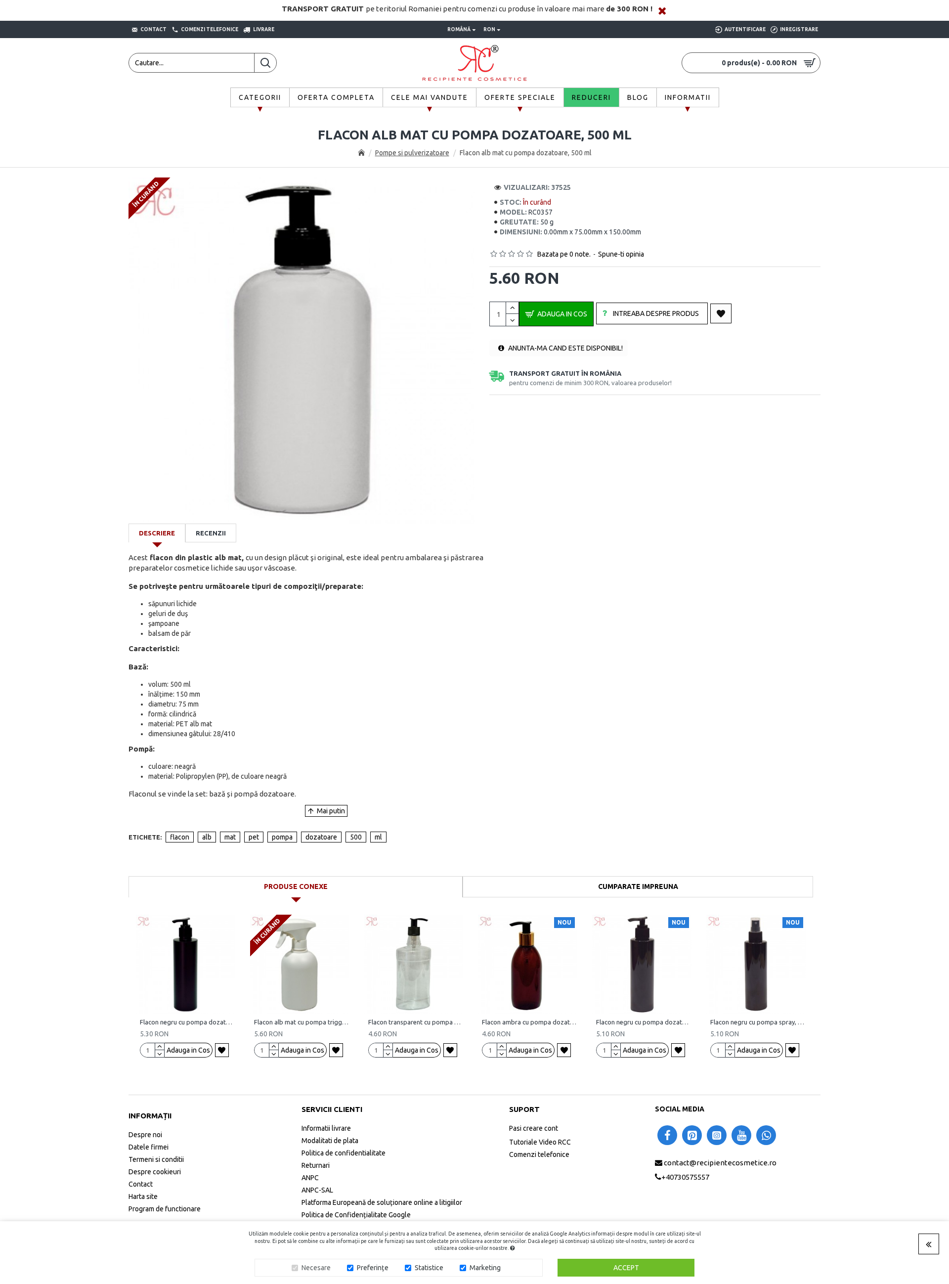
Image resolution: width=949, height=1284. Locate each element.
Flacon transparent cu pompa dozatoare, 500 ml (416, 1021)
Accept (626, 1268)
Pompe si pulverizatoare (412, 153)
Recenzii (211, 533)
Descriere (157, 533)
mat (230, 837)
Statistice (429, 1268)
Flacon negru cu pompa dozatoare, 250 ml (187, 1021)
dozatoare (321, 837)
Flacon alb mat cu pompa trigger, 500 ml (301, 1021)
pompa (282, 837)
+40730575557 (685, 1177)
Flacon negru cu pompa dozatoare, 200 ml (643, 1021)
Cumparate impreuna (638, 886)
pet (254, 837)
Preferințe (372, 1268)
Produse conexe (296, 886)
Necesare (316, 1268)
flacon (179, 837)
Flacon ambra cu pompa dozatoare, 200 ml (529, 1021)
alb (207, 837)
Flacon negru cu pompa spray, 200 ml (758, 1021)
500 (356, 837)
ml (378, 837)
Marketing (485, 1268)
